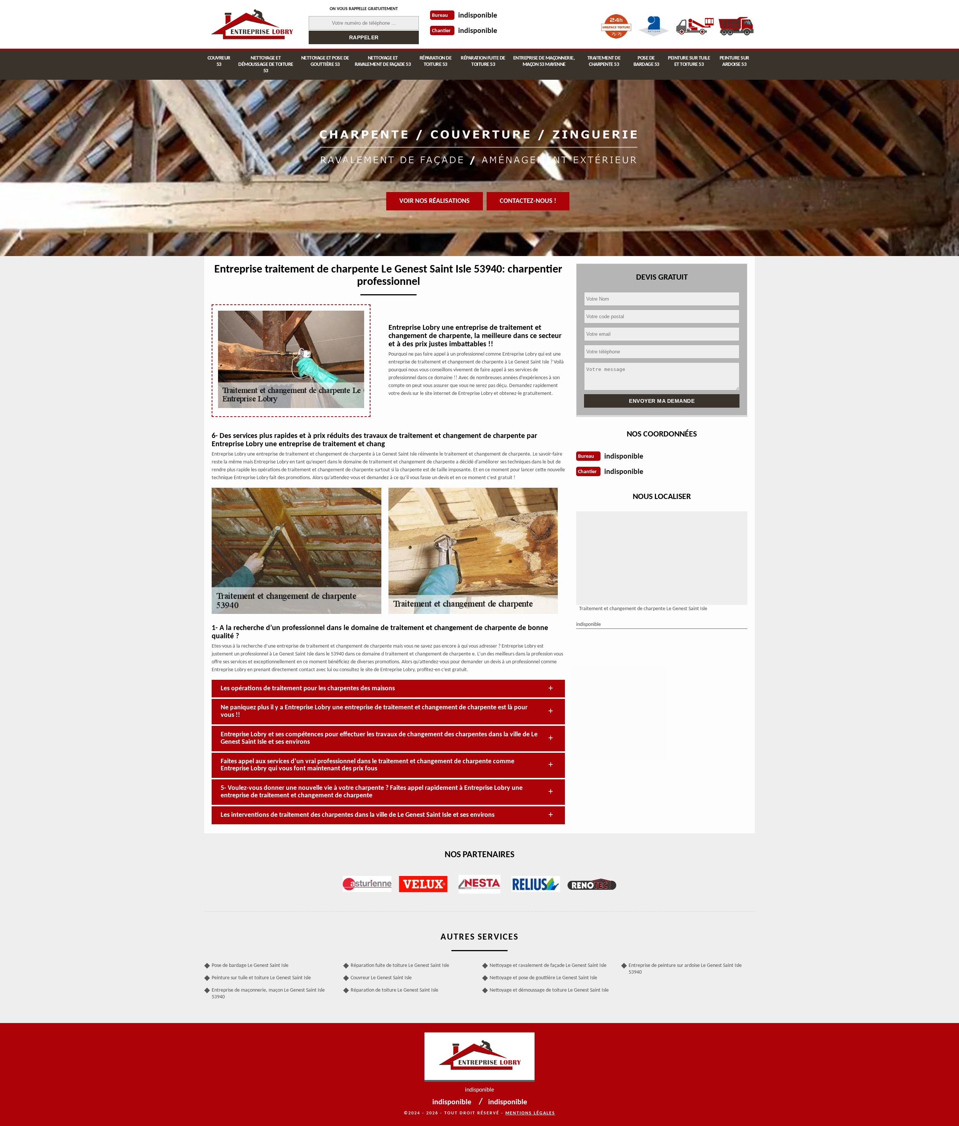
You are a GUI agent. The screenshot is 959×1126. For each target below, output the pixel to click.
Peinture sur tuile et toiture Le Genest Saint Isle (261, 978)
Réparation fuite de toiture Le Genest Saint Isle (400, 965)
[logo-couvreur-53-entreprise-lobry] (251, 24)
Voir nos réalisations (434, 201)
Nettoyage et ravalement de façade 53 (383, 61)
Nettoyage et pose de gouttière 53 (325, 61)
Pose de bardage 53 (646, 61)
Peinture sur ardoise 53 (734, 61)
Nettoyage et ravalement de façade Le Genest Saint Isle (548, 965)
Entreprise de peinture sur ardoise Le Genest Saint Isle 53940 (685, 969)
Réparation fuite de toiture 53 (483, 61)
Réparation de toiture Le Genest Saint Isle (394, 990)
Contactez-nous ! (528, 201)
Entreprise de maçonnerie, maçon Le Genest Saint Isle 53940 (268, 993)
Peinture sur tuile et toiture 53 (689, 61)
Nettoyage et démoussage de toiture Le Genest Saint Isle (549, 990)
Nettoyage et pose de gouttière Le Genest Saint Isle (543, 978)
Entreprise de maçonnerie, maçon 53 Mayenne (544, 61)
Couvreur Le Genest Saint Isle (381, 978)
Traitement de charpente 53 (604, 61)
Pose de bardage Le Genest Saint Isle (250, 965)
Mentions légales (530, 1113)
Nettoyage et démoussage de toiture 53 (265, 64)
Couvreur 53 (219, 61)
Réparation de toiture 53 (436, 61)
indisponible (477, 15)
